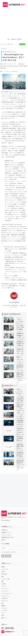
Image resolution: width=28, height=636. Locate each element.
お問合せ (3, 539)
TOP (1, 64)
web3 (2, 615)
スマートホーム (4, 591)
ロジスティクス (4, 569)
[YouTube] (9, 555)
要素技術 (3, 605)
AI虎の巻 (14, 39)
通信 (2, 603)
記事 (8, 39)
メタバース (3, 586)
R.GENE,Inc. (7, 520)
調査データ (3, 617)
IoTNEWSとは (4, 530)
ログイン (16, 44)
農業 (2, 581)
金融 (2, 576)
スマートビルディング (6, 593)
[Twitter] (6, 555)
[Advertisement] (14, 22)
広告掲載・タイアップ (6, 532)
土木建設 (3, 583)
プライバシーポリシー (6, 535)
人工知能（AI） (4, 598)
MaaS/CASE (4, 574)
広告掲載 (3, 44)
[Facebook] (2, 555)
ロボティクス (4, 600)
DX (5, 64)
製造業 (2, 566)
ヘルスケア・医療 (5, 579)
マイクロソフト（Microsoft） (11, 71)
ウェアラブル (4, 610)
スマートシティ (4, 588)
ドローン (3, 612)
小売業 (2, 571)
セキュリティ (4, 608)
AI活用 (19, 39)
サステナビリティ (5, 596)
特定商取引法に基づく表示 (7, 537)
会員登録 (22, 44)
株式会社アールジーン (13, 517)
